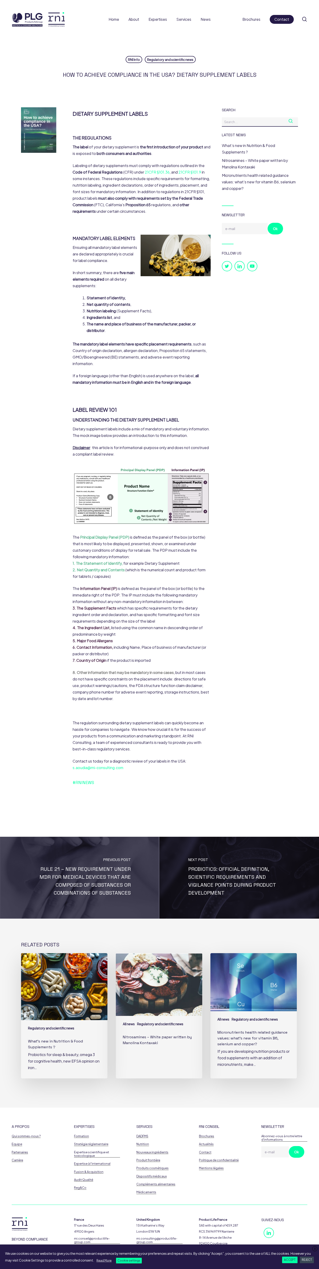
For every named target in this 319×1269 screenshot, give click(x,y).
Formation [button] (81, 1136)
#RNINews (83, 782)
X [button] (315, 1249)
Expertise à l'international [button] (92, 1163)
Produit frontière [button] (148, 1160)
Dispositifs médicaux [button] (151, 1176)
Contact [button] (205, 1152)
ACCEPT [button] (290, 1260)
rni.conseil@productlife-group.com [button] (92, 1240)
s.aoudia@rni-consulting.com (98, 767)
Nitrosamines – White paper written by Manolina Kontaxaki (255, 163)
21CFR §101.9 (189, 172)
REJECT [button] (307, 1260)
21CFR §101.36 (157, 172)
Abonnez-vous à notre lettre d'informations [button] (281, 1137)
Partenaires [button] (20, 1152)
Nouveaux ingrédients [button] (152, 1152)
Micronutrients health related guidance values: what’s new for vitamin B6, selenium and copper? (259, 182)
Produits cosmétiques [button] (152, 1168)
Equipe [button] (17, 1144)
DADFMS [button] (142, 1136)
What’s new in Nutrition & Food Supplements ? (248, 148)
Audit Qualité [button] (83, 1180)
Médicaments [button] (146, 1192)
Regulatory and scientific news (170, 59)
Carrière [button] (17, 1160)
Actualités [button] (206, 1144)
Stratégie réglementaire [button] (91, 1144)
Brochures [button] (206, 1136)
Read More (104, 1260)
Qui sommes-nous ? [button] (26, 1136)
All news (129, 1024)
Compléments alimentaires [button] (155, 1184)
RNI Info (134, 59)
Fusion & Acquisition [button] (88, 1172)
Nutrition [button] (142, 1144)
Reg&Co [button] (80, 1187)
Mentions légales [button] (211, 1168)
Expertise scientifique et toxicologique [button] (91, 1153)
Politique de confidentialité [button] (219, 1160)
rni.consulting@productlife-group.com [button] (156, 1240)
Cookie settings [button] (128, 1260)
